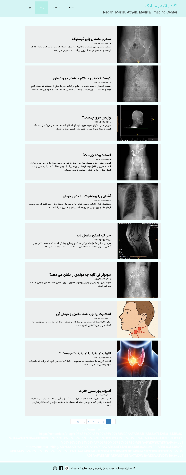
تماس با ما (25, 7)
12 (78, 421)
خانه (72, 7)
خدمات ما (56, 7)
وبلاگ (41, 7)
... (84, 421)
